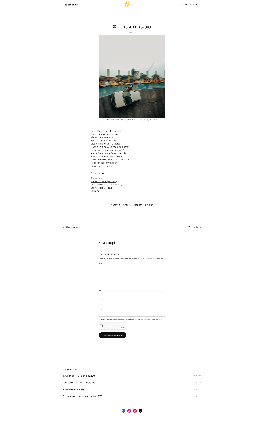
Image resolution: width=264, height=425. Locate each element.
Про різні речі (70, 4)
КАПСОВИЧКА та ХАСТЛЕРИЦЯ (107, 184)
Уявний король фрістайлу (104, 181)
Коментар (102, 263)
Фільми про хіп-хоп (74, 227)
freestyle (115, 204)
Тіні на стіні (97, 178)
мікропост (136, 204)
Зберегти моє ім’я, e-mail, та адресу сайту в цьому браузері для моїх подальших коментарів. (131, 319)
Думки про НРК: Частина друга (79, 376)
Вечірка (95, 190)
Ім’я (100, 290)
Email (101, 300)
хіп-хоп (149, 204)
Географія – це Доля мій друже (79, 382)
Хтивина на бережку (73, 389)
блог (125, 204)
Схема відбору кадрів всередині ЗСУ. (82, 396)
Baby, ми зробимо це (101, 187)
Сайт (100, 310)
